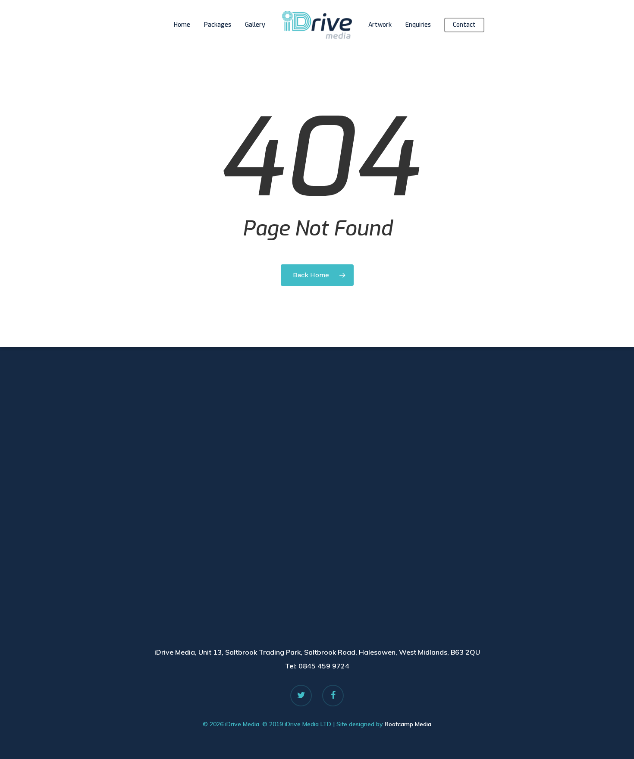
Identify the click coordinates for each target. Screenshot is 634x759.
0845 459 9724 (323, 666)
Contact (464, 25)
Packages (217, 25)
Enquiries (418, 25)
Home (182, 25)
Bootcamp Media (408, 724)
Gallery (255, 25)
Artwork (380, 25)
